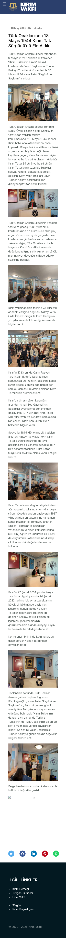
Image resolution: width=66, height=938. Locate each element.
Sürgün (16, 905)
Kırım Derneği (20, 889)
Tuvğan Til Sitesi (22, 893)
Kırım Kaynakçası (23, 909)
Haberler (37, 28)
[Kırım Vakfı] (23, 7)
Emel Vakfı (18, 897)
